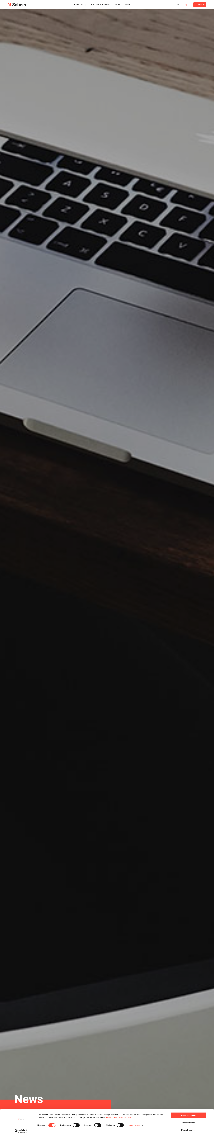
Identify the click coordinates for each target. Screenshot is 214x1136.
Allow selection (188, 1123)
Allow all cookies (188, 1115)
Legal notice (112, 1117)
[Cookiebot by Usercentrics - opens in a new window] (21, 1131)
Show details (134, 1125)
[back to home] (17, 4)
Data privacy (125, 1117)
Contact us (200, 4)
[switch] (76, 1125)
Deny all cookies (188, 1130)
